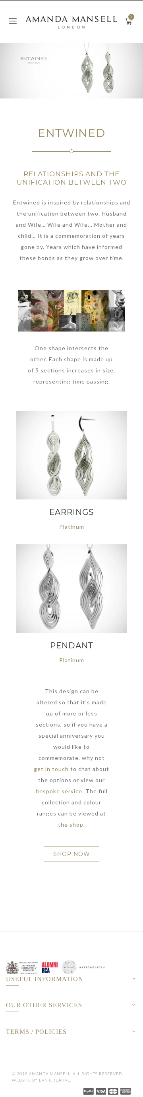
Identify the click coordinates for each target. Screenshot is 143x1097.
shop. (77, 824)
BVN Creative (54, 1080)
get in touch (51, 768)
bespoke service (59, 791)
